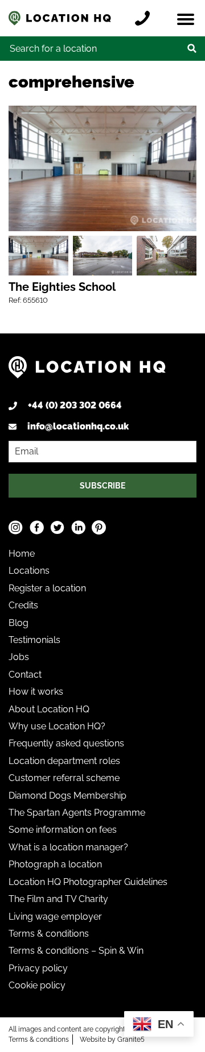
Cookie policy (37, 985)
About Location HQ (49, 709)
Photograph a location (55, 864)
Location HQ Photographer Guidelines (88, 881)
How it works (36, 691)
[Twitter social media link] (57, 527)
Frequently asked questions (66, 743)
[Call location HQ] (145, 18)
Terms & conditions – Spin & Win (76, 950)
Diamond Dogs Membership (67, 795)
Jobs (19, 657)
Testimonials (34, 639)
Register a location (47, 588)
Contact (25, 674)
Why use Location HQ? (57, 726)
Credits (23, 605)
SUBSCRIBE (102, 485)
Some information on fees (63, 829)
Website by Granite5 (112, 1039)
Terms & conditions (49, 933)
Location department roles (64, 760)
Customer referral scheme (64, 778)
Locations (29, 570)
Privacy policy (38, 968)
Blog (18, 622)
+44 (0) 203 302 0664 (75, 405)
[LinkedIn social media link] (78, 527)
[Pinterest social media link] (99, 527)
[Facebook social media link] (37, 527)
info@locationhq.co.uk (78, 426)
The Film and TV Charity (58, 899)
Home (22, 553)
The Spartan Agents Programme (77, 812)
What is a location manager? (68, 847)
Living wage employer (55, 916)
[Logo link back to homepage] (87, 371)
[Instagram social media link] (16, 527)
